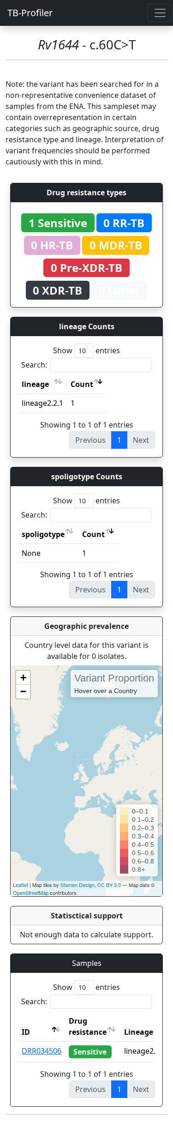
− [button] (23, 691)
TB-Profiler (30, 12)
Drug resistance (88, 1026)
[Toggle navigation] (160, 13)
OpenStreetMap (30, 892)
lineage (35, 384)
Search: (34, 365)
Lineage (138, 1032)
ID (26, 1032)
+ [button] (23, 677)
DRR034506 (41, 1051)
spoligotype (43, 534)
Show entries (86, 350)
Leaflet (20, 884)
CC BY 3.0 (109, 884)
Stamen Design (77, 884)
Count (82, 384)
